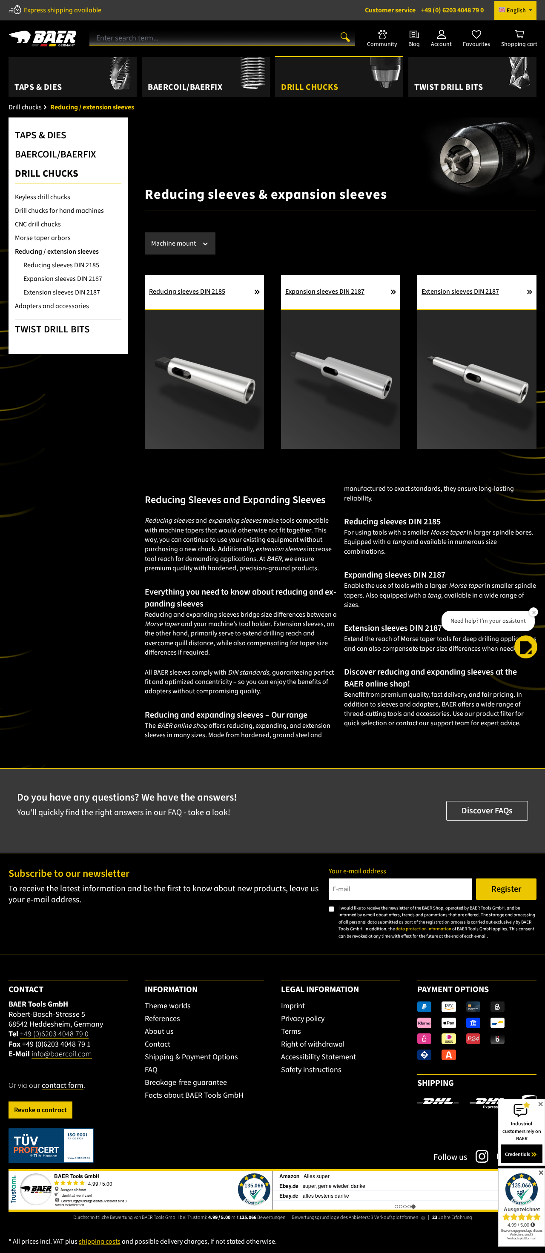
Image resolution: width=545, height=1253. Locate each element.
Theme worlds (168, 1006)
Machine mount (174, 243)
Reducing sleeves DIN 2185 (61, 265)
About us (159, 1031)
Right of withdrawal (312, 1044)
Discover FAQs (487, 811)
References (162, 1018)
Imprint (293, 1006)
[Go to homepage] (43, 35)
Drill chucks (46, 173)
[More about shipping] (476, 1102)
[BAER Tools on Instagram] (477, 1156)
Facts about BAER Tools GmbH (194, 1095)
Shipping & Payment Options (191, 1057)
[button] (525, 647)
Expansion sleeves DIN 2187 (62, 278)
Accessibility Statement (318, 1057)
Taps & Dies (40, 135)
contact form (62, 1085)
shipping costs (99, 1241)
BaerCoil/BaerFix (55, 154)
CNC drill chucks (38, 224)
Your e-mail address (357, 871)
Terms (291, 1031)
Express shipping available (62, 10)
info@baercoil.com (62, 1054)
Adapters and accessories (52, 306)
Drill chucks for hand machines (59, 210)
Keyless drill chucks (42, 197)
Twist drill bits (52, 329)
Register (506, 889)
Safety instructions (311, 1069)
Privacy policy (302, 1018)
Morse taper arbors (43, 238)
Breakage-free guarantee (186, 1082)
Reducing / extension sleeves (57, 251)
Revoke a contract (40, 1110)
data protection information (423, 929)
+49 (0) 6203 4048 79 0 (424, 10)
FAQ (151, 1069)
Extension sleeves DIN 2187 (61, 292)
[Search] (345, 37)
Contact (157, 1044)
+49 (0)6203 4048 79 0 (54, 1034)
